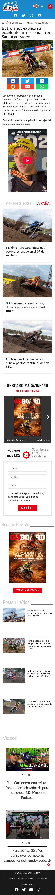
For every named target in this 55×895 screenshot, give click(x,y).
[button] (13, 81)
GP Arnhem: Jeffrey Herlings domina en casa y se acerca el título (25, 307)
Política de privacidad (26, 879)
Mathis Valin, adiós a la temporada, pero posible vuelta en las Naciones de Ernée (39, 644)
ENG (40, 6)
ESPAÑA (5, 22)
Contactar (11, 879)
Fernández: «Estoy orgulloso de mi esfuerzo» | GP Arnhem (39, 613)
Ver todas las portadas (27, 391)
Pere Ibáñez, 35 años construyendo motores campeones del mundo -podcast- (27, 855)
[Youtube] (39, 15)
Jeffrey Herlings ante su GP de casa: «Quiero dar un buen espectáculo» (38, 673)
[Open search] (50, 6)
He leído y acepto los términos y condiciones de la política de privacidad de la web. (26, 497)
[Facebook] (15, 15)
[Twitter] (23, 15)
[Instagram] (31, 15)
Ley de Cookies (41, 879)
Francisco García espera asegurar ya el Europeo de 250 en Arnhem (39, 704)
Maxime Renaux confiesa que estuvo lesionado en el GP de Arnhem (25, 251)
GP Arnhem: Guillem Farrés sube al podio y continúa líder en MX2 (27, 362)
